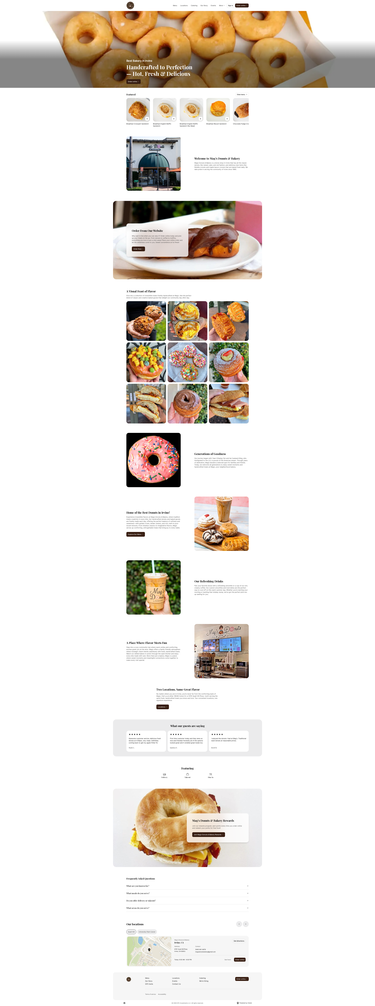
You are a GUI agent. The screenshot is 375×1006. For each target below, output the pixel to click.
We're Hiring (203, 981)
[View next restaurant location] (246, 924)
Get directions (239, 941)
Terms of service (150, 994)
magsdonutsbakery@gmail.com (205, 952)
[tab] (131, 931)
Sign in (230, 5)
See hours (228, 959)
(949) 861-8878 (200, 949)
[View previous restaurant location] (239, 924)
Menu (175, 5)
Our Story (204, 5)
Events (213, 5)
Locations (184, 5)
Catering (194, 5)
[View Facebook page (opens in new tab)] (124, 1003)
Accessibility (162, 994)
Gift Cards (149, 984)
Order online (239, 960)
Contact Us (176, 984)
